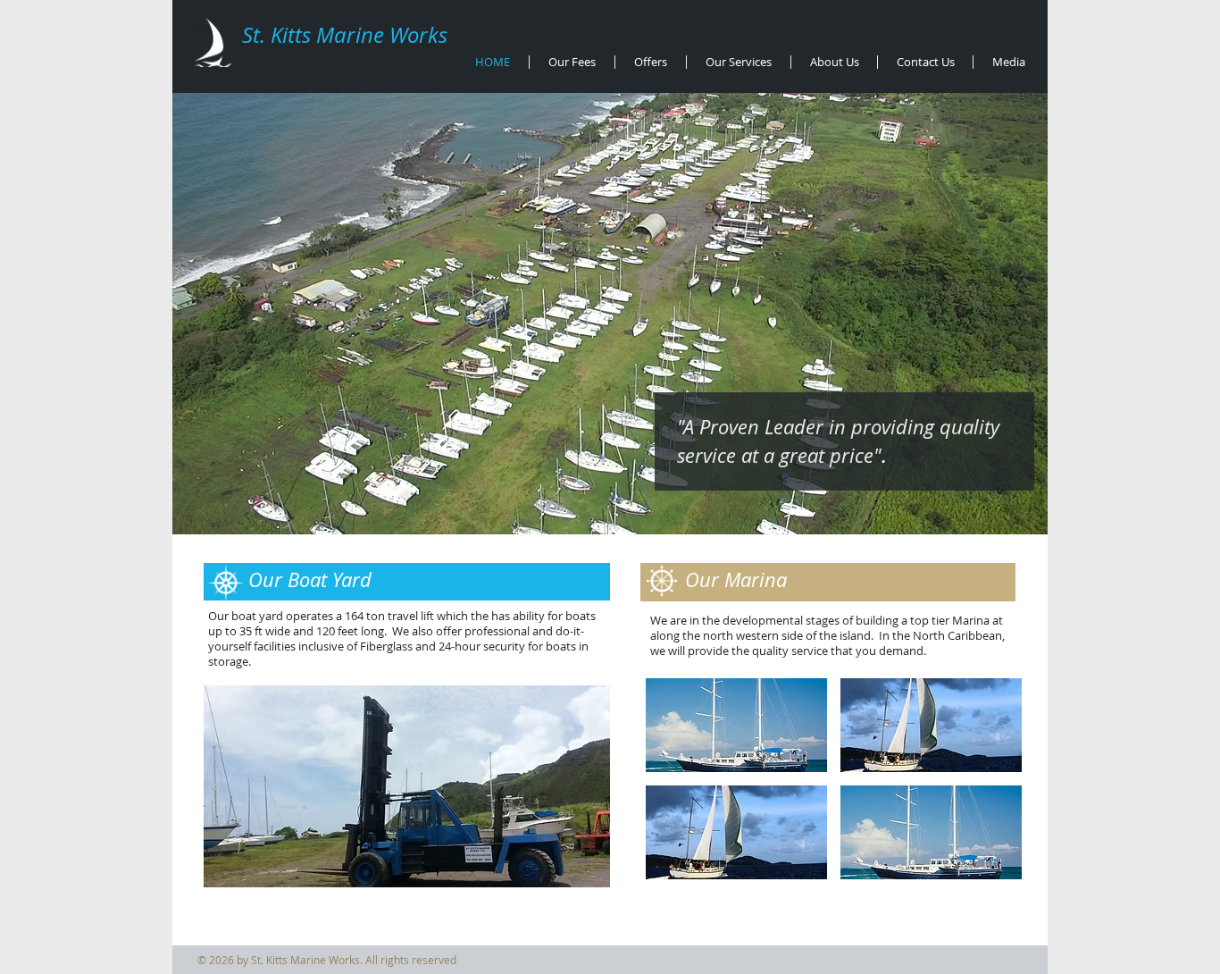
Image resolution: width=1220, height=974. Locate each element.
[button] (407, 786)
